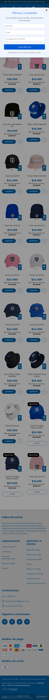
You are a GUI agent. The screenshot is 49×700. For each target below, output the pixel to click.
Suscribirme (24, 47)
